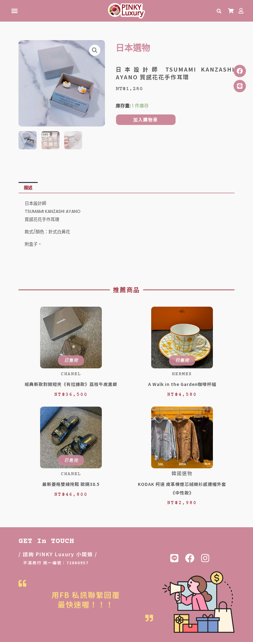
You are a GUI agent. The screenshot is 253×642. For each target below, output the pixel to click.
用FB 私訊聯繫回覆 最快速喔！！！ (86, 599)
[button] (14, 11)
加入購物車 (145, 120)
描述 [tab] (28, 187)
